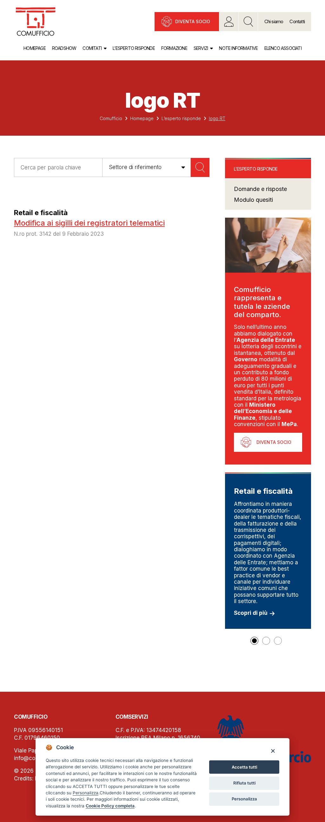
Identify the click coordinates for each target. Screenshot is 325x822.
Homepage (34, 48)
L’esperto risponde (134, 48)
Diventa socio (192, 21)
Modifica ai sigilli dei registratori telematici (89, 223)
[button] (254, 641)
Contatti (297, 21)
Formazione (174, 48)
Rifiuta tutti (244, 782)
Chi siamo (273, 21)
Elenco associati (283, 48)
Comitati (92, 48)
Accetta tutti (244, 767)
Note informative (238, 48)
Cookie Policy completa (110, 805)
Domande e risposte (260, 189)
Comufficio (111, 118)
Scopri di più (251, 613)
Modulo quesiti (253, 199)
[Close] (272, 750)
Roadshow (64, 48)
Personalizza (244, 798)
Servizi (201, 48)
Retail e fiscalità (41, 212)
